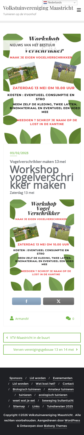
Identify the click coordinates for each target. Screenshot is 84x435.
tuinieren (25, 395)
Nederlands (54, 2)
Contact (68, 383)
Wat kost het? (45, 383)
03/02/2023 (19, 153)
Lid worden (38, 378)
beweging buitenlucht (57, 400)
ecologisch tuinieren (53, 395)
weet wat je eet (24, 400)
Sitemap (19, 406)
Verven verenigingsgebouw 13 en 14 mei (43, 349)
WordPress (72, 420)
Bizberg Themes (55, 425)
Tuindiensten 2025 (60, 406)
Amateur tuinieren (61, 389)
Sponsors (15, 378)
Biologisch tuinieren (27, 389)
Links (36, 406)
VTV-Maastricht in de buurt (30, 337)
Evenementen (62, 378)
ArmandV (21, 319)
